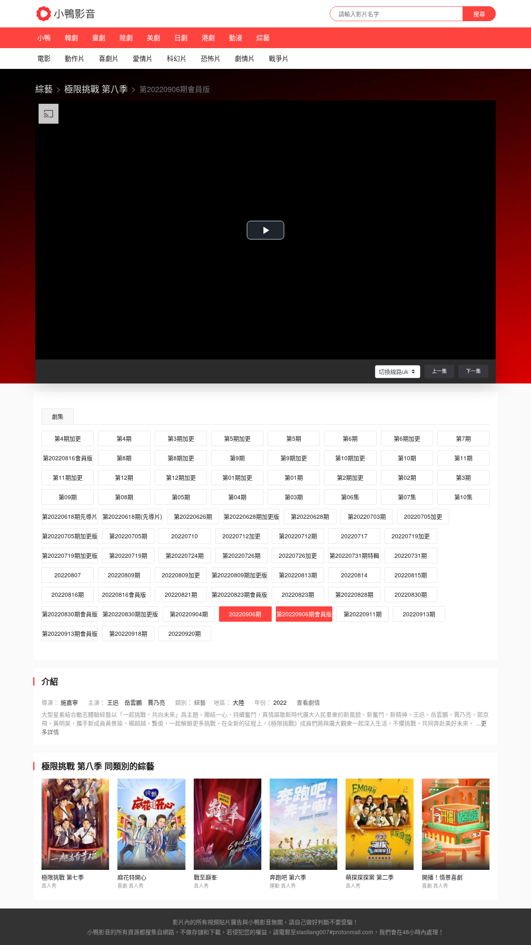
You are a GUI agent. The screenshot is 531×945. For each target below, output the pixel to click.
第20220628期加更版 (251, 516)
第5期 (293, 438)
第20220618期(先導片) (132, 516)
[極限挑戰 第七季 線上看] (75, 824)
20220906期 (245, 614)
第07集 (407, 497)
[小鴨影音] (66, 13)
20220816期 (67, 594)
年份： (263, 702)
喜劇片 (109, 58)
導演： (50, 702)
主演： (96, 702)
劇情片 (245, 58)
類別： (183, 702)
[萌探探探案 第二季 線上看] (379, 824)
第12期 (124, 477)
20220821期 (181, 594)
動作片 (75, 58)
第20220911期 (362, 614)
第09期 (67, 497)
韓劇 (71, 37)
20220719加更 (411, 536)
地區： (222, 702)
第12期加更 (181, 477)
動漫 (235, 37)
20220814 (354, 575)
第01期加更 (237, 477)
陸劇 (126, 37)
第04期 (237, 497)
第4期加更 (67, 438)
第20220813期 (298, 575)
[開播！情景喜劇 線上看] (456, 824)
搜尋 (479, 14)
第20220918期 (128, 633)
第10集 (463, 497)
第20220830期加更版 (130, 614)
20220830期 (411, 594)
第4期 (124, 438)
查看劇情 (308, 702)
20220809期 (124, 575)
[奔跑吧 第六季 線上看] (303, 824)
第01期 (294, 477)
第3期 (463, 477)
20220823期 (298, 594)
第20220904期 (189, 614)
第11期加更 (68, 477)
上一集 (439, 370)
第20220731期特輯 (354, 555)
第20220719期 (128, 555)
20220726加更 (298, 555)
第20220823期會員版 (239, 594)
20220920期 (184, 633)
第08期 (124, 497)
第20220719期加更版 (69, 555)
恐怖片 (211, 58)
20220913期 (419, 614)
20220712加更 (241, 536)
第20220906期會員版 (304, 614)
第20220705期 (128, 536)
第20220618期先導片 (69, 516)
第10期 (407, 458)
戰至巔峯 (205, 877)
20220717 (354, 536)
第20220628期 (310, 516)
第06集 (350, 497)
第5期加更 (237, 438)
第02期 (407, 477)
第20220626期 (193, 516)
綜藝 (263, 37)
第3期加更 (181, 438)
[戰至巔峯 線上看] (227, 824)
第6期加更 (407, 438)
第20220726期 (241, 555)
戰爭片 (279, 58)
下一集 (473, 370)
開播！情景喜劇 (442, 877)
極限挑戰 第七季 (62, 877)
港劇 (208, 37)
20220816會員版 (124, 594)
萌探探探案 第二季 (370, 877)
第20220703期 (367, 516)
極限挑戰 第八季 (96, 88)
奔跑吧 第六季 (288, 877)
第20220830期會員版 (69, 614)
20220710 (184, 536)
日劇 (181, 37)
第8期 (124, 458)
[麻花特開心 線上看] (151, 824)
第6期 (350, 438)
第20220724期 (185, 555)
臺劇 (98, 37)
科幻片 (177, 58)
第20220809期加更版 (239, 575)
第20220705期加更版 (69, 536)
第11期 (463, 458)
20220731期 (411, 555)
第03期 (294, 497)
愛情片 (143, 58)
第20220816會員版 (68, 458)
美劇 (153, 37)
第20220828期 (354, 594)
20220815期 (411, 575)
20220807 (67, 575)
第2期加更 (350, 477)
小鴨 (44, 37)
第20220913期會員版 (69, 633)
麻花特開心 (131, 877)
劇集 (57, 416)
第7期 (463, 438)
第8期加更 (181, 458)
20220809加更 (181, 575)
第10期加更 (350, 458)
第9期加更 (293, 458)
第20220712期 (298, 536)
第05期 (181, 497)
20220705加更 (423, 516)
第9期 (237, 458)
